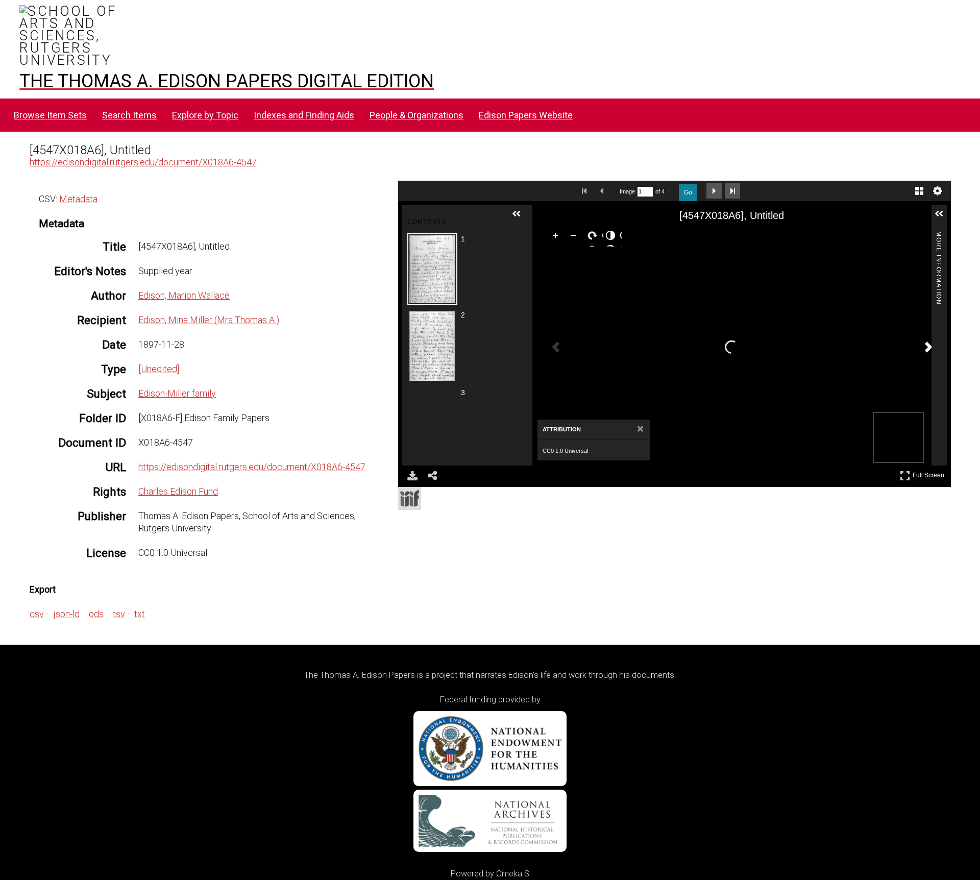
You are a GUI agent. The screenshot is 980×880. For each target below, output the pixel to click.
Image (627, 191)
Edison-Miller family (177, 393)
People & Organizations (416, 115)
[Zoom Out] (576, 237)
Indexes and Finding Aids (304, 115)
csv (37, 613)
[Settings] (937, 191)
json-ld (66, 613)
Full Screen (930, 473)
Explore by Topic (205, 115)
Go (688, 192)
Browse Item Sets (50, 115)
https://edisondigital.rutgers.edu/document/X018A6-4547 (143, 162)
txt (139, 613)
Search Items (129, 115)
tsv (119, 613)
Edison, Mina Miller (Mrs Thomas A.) (208, 319)
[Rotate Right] (594, 237)
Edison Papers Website (526, 115)
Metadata (78, 198)
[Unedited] (158, 368)
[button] (520, 218)
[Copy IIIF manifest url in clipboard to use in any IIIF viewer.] (409, 498)
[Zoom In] (557, 237)
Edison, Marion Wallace (184, 295)
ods (96, 613)
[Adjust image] (612, 237)
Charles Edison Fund (178, 491)
